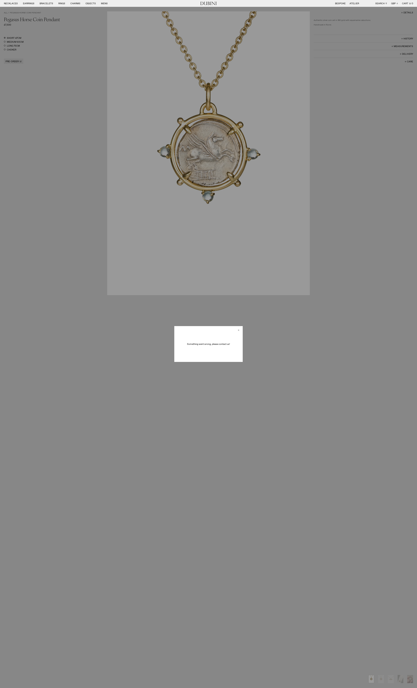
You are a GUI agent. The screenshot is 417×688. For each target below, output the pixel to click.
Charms (75, 3)
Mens (104, 3)
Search (380, 3)
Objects (91, 3)
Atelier (354, 3)
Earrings (28, 3)
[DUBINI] (208, 3)
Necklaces (11, 3)
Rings (61, 3)
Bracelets (46, 3)
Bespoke (340, 3)
